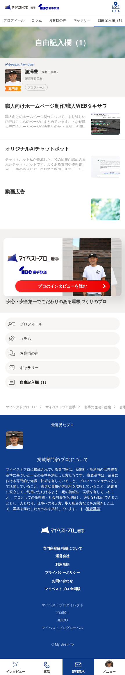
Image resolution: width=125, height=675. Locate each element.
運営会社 (62, 555)
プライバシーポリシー (62, 572)
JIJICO (62, 619)
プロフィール (36, 87)
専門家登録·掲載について (62, 548)
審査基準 (93, 508)
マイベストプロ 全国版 (63, 588)
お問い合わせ (62, 580)
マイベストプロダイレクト (62, 604)
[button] (47, 667)
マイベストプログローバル (62, 627)
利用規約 (62, 564)
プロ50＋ (62, 612)
